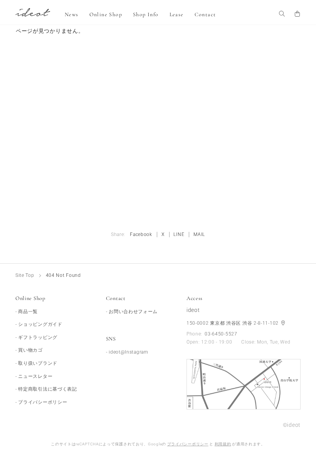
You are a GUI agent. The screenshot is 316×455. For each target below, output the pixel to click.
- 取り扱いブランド (36, 363)
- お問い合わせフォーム (132, 311)
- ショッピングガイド (38, 324)
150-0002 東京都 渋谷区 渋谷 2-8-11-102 (233, 323)
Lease (177, 14)
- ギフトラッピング (36, 337)
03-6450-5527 (221, 334)
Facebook (141, 234)
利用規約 (223, 444)
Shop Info (146, 14)
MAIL (199, 234)
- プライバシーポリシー (41, 402)
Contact (205, 14)
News (72, 14)
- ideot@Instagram (127, 352)
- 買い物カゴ (29, 350)
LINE (178, 234)
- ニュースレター (33, 376)
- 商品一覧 (26, 311)
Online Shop (105, 14)
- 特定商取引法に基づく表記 (46, 389)
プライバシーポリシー (187, 444)
